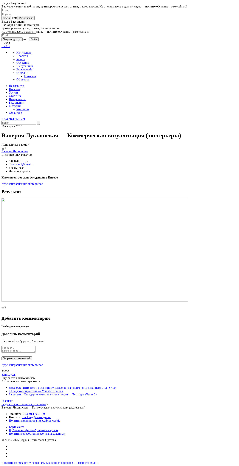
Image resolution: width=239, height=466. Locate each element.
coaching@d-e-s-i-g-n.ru (36, 417)
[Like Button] (2, 149)
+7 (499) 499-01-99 (13, 119)
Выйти (5, 46)
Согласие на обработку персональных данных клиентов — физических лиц (49, 462)
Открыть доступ (12, 39)
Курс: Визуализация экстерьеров (22, 183)
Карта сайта (16, 426)
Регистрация (26, 18)
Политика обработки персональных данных (37, 433)
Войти (6, 18)
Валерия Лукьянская (14, 151)
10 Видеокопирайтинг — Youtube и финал (36, 391)
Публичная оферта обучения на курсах (33, 430)
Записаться (8, 374)
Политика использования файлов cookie (34, 420)
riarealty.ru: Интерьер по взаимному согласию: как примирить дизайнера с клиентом (62, 387)
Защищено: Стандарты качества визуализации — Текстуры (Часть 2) (53, 394)
